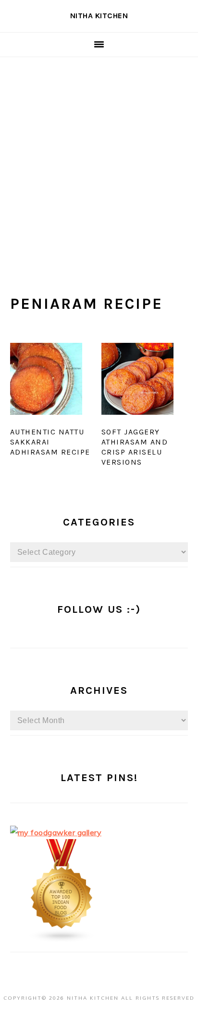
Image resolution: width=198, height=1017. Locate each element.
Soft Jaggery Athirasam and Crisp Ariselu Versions (134, 446)
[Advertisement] (99, 160)
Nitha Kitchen (99, 15)
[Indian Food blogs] (62, 940)
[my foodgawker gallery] (56, 832)
